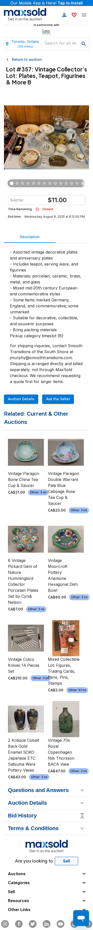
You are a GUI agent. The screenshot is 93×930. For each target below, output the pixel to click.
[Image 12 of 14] (71, 183)
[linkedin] (47, 924)
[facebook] (19, 924)
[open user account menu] (64, 15)
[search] (84, 44)
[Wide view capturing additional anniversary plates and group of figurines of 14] (22, 183)
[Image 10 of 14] (61, 183)
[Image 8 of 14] (50, 183)
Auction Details (21, 399)
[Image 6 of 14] (39, 183)
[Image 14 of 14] (82, 183)
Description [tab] (30, 237)
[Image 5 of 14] (33, 183)
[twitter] (33, 924)
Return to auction (27, 59)
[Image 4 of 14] (28, 183)
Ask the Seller (58, 399)
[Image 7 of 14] (44, 183)
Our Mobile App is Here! (46, 2)
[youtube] (60, 924)
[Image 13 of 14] (77, 183)
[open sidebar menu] (84, 15)
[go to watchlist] (74, 15)
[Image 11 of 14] (66, 183)
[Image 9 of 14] (55, 183)
